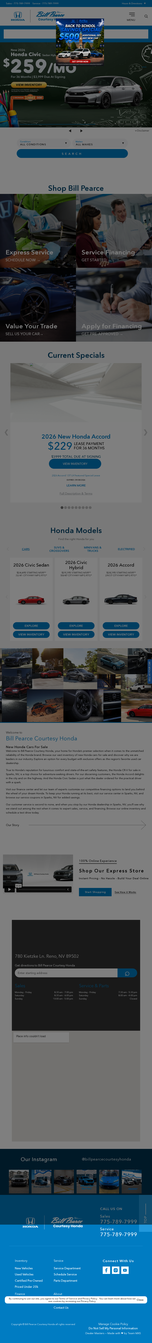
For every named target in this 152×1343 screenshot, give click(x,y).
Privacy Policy (90, 1298)
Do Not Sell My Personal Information (113, 1328)
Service (118, 1232)
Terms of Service (68, 1298)
